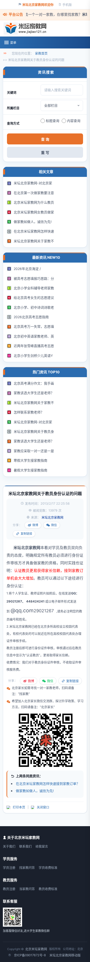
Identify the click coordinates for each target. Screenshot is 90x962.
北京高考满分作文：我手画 (34, 383)
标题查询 (52, 121)
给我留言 (42, 846)
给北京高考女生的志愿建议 (34, 298)
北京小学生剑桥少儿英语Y (33, 356)
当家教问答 (27, 889)
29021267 (44, 610)
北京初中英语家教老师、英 (34, 336)
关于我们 (9, 846)
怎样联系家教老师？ (29, 412)
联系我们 (25, 846)
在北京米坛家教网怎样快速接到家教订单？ (48, 784)
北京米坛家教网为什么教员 (34, 202)
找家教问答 (27, 867)
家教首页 (41, 53)
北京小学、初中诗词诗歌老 (34, 307)
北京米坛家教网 (36, 949)
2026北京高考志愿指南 (31, 317)
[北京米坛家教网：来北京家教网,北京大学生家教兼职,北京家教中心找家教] (26, 28)
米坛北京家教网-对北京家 (33, 183)
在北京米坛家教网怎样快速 (34, 231)
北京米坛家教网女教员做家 (34, 212)
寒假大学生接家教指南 (30, 460)
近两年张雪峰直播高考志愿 (34, 346)
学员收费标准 (48, 867)
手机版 (67, 4)
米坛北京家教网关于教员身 (34, 431)
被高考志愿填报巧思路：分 (34, 278)
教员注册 (9, 889)
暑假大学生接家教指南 (30, 470)
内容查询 (73, 121)
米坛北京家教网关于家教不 (34, 241)
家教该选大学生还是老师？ (34, 393)
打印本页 (19, 807)
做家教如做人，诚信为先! (33, 222)
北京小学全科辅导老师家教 (34, 288)
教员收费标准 (48, 889)
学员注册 (9, 867)
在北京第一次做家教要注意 (34, 193)
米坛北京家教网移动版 (65, 955)
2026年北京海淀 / (27, 269)
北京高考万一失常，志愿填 (34, 326)
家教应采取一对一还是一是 (34, 451)
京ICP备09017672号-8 (30, 955)
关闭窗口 (43, 807)
